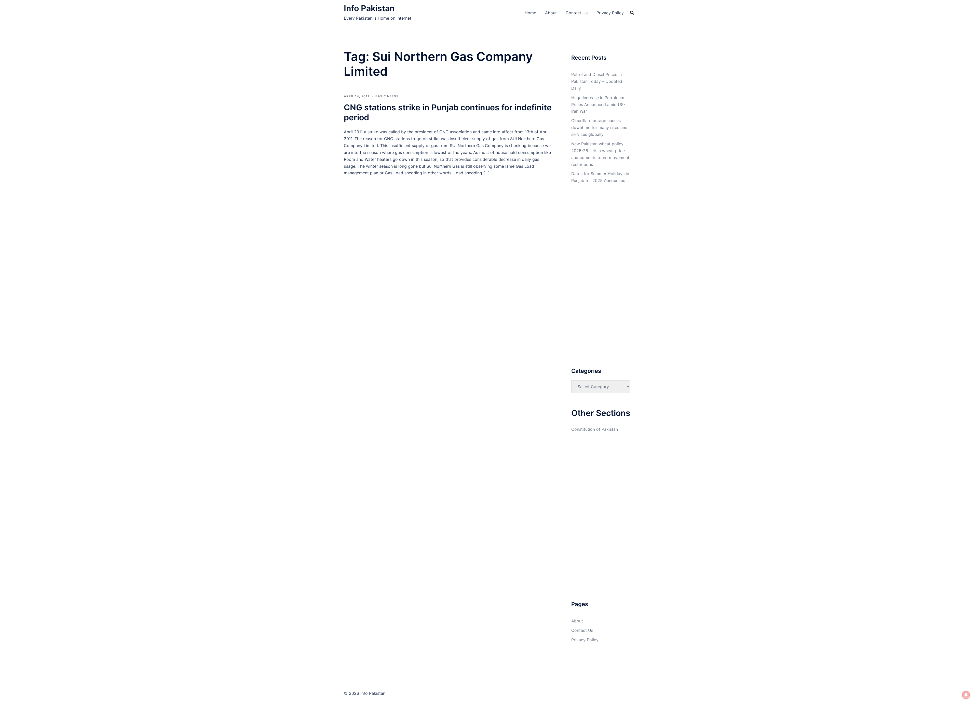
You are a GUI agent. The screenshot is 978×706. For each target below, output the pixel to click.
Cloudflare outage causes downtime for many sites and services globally (599, 127)
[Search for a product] (632, 13)
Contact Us (577, 12)
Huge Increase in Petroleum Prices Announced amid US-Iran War (598, 104)
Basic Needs (387, 96)
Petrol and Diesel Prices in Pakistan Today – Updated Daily (596, 81)
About (551, 12)
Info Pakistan (369, 8)
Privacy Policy (610, 12)
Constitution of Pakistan (594, 429)
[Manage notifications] (966, 695)
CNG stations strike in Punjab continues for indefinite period (448, 112)
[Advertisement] (448, 214)
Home (530, 12)
